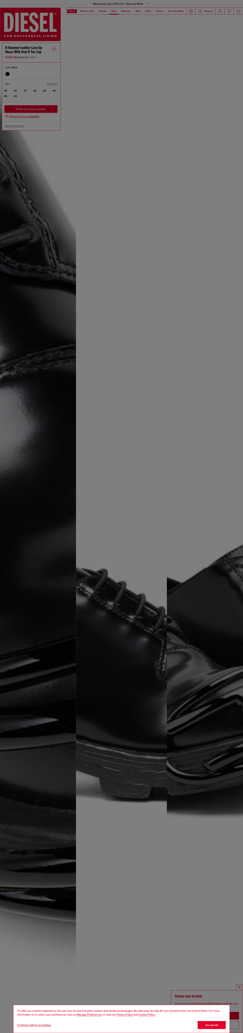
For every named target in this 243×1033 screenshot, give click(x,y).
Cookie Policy (147, 1014)
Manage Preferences (89, 1014)
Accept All (211, 1025)
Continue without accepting (34, 1025)
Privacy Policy (124, 1014)
